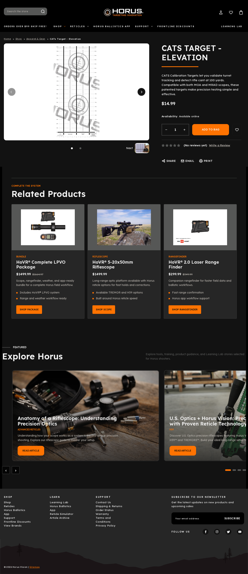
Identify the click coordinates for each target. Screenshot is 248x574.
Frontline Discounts (176, 26)
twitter (228, 531)
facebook (205, 531)
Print (208, 161)
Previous (12, 92)
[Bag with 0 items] (241, 12)
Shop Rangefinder (185, 309)
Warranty (102, 513)
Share (171, 161)
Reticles (77, 26)
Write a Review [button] (219, 145)
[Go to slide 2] (234, 470)
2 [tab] (80, 148)
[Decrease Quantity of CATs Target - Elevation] (166, 129)
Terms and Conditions (103, 519)
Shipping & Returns (109, 506)
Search (42, 11)
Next (141, 92)
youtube (240, 531)
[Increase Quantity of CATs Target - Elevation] (184, 129)
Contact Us (103, 502)
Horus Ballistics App (111, 26)
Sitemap (34, 567)
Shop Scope (104, 309)
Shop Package (29, 309)
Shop (57, 26)
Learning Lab (231, 26)
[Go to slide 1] (228, 470)
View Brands (13, 525)
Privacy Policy (105, 525)
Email (189, 161)
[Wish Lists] (231, 12)
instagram (217, 531)
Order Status (105, 510)
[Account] (221, 12)
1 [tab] (72, 148)
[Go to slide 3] (239, 470)
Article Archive (60, 517)
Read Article (30, 450)
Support (142, 26)
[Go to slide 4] (244, 470)
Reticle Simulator (61, 513)
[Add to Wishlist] (236, 129)
